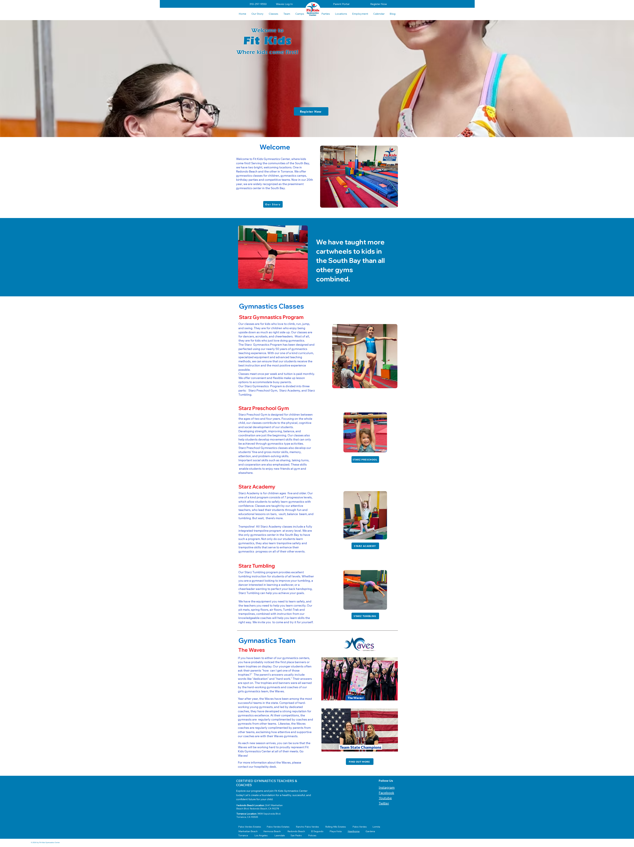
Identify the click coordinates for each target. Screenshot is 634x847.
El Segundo (317, 831)
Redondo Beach (296, 831)
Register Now (378, 4)
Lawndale (279, 835)
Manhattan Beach (248, 831)
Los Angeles (261, 835)
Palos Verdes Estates (249, 826)
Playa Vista (336, 831)
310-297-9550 (258, 4)
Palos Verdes (359, 826)
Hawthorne (354, 831)
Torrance (243, 835)
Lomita (376, 826)
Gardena (370, 831)
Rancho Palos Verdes (307, 826)
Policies (312, 835)
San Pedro (296, 835)
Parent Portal (341, 4)
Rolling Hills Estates (335, 826)
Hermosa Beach (272, 831)
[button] (341, 13)
